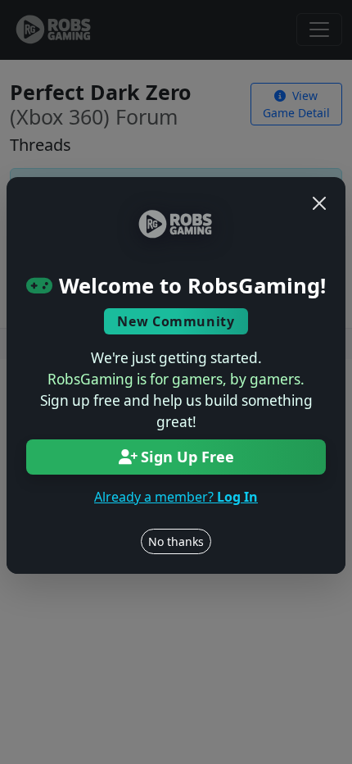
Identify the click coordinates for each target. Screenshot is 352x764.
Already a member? (176, 497)
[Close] (319, 203)
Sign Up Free (187, 456)
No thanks (176, 541)
